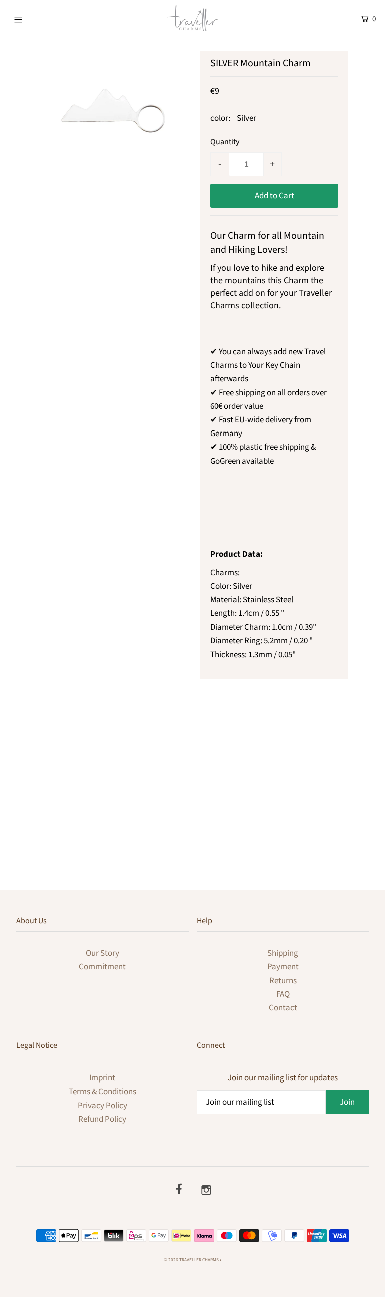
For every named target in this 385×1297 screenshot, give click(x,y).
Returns (283, 981)
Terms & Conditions (102, 1092)
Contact (283, 1008)
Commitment (102, 967)
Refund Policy (102, 1119)
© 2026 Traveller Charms (191, 1260)
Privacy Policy (102, 1106)
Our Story (102, 953)
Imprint (102, 1078)
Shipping (282, 953)
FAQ (283, 994)
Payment (283, 967)
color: (220, 118)
